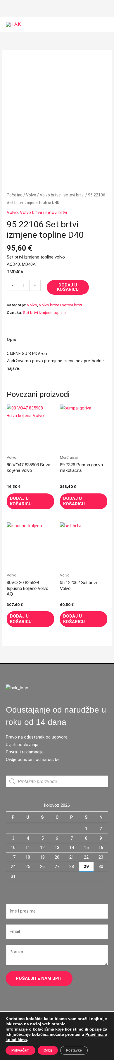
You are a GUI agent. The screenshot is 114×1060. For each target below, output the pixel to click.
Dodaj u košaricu (68, 287)
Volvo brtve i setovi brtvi (62, 195)
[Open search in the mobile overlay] (57, 781)
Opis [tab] (11, 339)
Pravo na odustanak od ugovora (37, 737)
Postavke (74, 1050)
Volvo (31, 195)
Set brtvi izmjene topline (44, 312)
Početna (15, 195)
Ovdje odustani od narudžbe (33, 759)
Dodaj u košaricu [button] (21, 501)
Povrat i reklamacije (25, 752)
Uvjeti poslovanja (22, 744)
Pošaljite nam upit (39, 978)
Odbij (48, 1050)
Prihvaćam (20, 1050)
